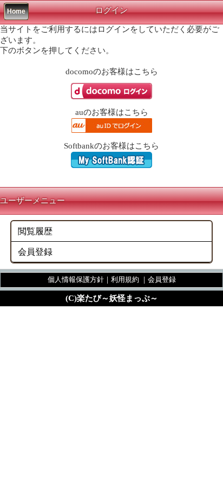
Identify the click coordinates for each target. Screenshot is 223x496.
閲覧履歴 (35, 231)
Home (16, 11)
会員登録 (35, 251)
